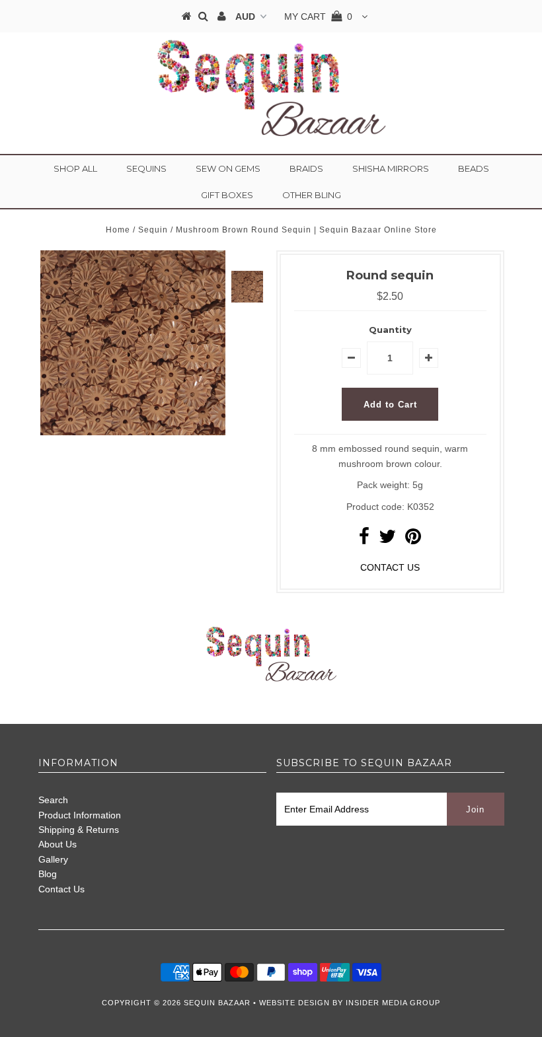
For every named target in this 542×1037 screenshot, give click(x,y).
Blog (47, 874)
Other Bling (311, 195)
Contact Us (61, 889)
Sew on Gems (228, 168)
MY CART (318, 16)
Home (118, 229)
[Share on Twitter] (387, 539)
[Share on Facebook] (364, 539)
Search (53, 800)
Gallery (53, 859)
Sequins (146, 168)
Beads (473, 168)
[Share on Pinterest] (413, 539)
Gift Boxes (227, 195)
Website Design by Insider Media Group (349, 1003)
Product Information (79, 815)
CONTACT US (390, 567)
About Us (57, 844)
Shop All (75, 168)
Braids (306, 168)
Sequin (153, 229)
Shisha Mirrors (390, 168)
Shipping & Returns (78, 829)
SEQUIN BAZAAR (217, 1003)
